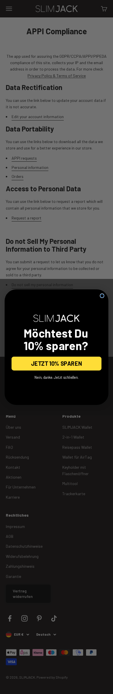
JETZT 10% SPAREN (56, 363)
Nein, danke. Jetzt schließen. (56, 377)
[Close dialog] (102, 295)
